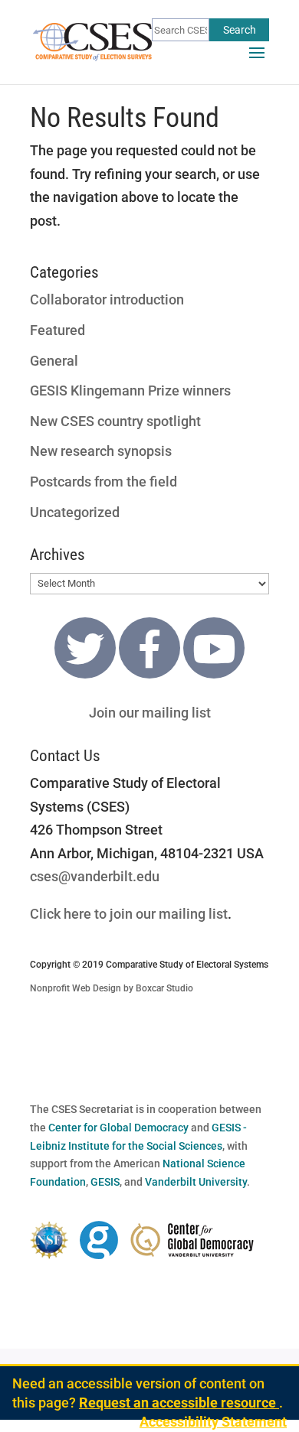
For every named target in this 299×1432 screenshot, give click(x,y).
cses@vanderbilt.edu (94, 876)
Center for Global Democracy (118, 1127)
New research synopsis (101, 451)
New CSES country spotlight (115, 421)
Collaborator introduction (107, 299)
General (54, 361)
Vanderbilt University (196, 1182)
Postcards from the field (103, 482)
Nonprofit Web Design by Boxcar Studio (111, 988)
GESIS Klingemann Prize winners (130, 390)
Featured (57, 330)
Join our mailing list (150, 713)
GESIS (105, 1182)
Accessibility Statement (213, 1422)
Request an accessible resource (179, 1403)
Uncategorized (75, 512)
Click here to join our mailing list (129, 914)
